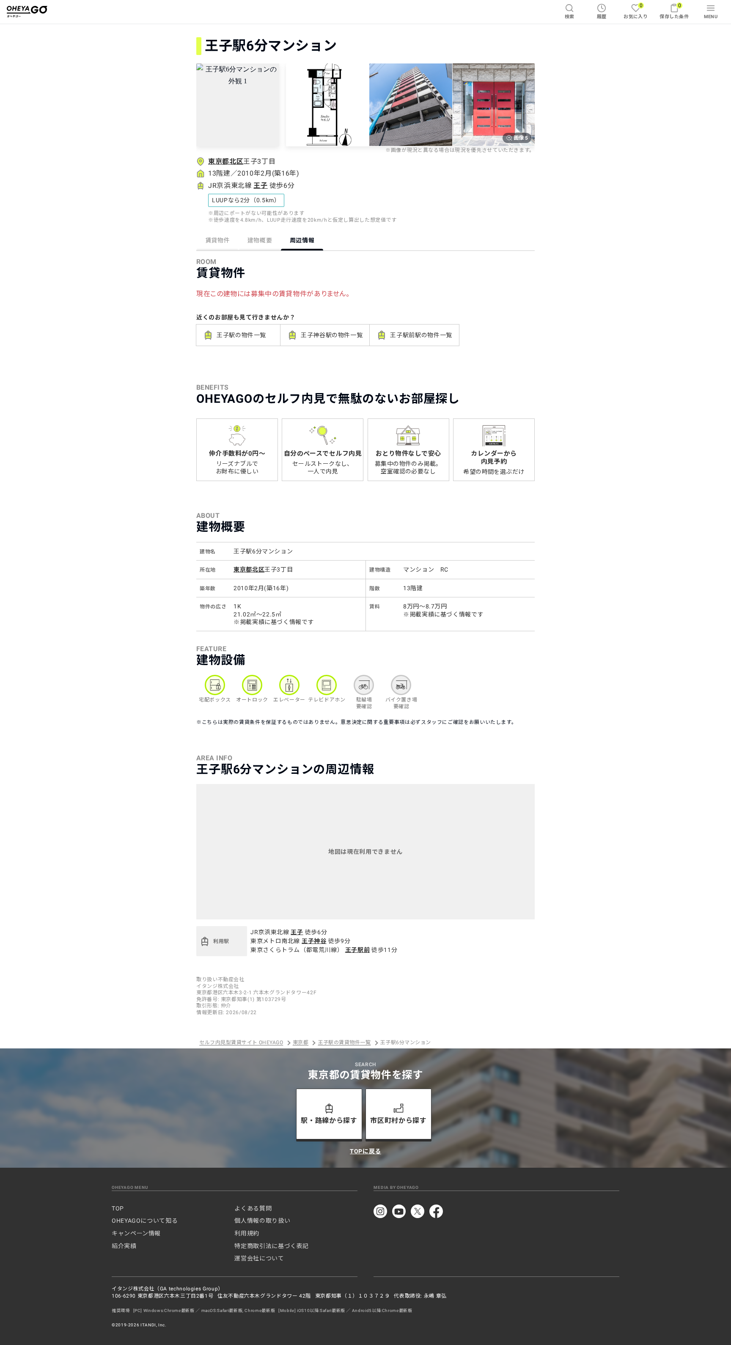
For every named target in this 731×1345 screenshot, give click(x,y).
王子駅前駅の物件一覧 (421, 335)
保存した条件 (674, 11)
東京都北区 (225, 161)
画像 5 (521, 138)
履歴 (602, 16)
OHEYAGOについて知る (145, 1220)
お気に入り (636, 11)
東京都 (300, 1043)
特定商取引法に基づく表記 (271, 1246)
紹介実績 (124, 1246)
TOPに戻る (365, 1151)
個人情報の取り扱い (262, 1220)
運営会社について (259, 1258)
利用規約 (246, 1233)
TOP (118, 1208)
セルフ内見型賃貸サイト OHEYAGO (241, 1043)
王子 (260, 186)
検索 (569, 16)
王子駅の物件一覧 (241, 335)
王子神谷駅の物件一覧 (332, 335)
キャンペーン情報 (136, 1233)
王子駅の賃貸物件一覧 (344, 1043)
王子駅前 (357, 949)
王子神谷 (314, 941)
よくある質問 (253, 1208)
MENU (711, 16)
